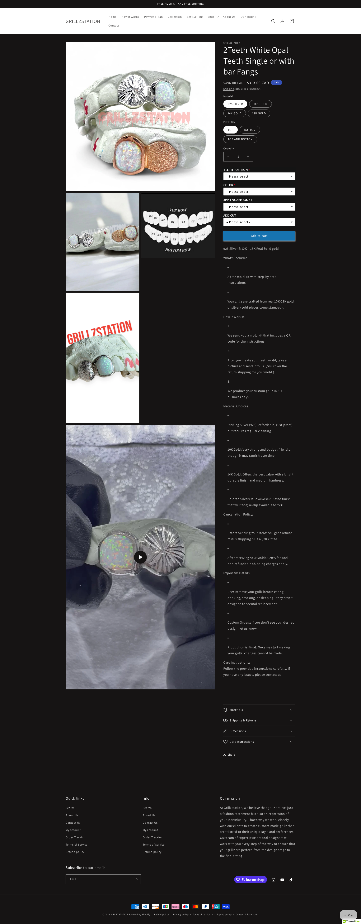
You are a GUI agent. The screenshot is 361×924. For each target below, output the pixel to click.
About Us (72, 815)
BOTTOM (250, 130)
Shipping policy (223, 914)
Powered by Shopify (139, 914)
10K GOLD (260, 104)
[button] (212, 16)
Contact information (247, 914)
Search (70, 808)
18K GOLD (259, 113)
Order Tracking (75, 837)
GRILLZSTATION (120, 914)
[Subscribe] (136, 879)
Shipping (228, 88)
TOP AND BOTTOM (240, 139)
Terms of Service (77, 844)
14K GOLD (235, 113)
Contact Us (73, 822)
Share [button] (231, 754)
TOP (230, 130)
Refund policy (75, 852)
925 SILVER (235, 104)
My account (73, 830)
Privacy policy (181, 914)
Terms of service (201, 914)
